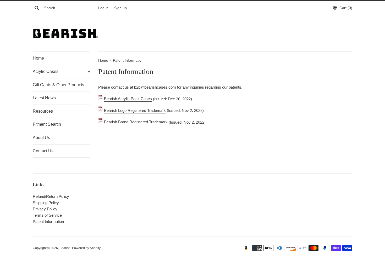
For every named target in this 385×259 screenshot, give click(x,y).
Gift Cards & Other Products (58, 85)
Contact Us (43, 151)
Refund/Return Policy (51, 196)
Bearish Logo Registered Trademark (135, 110)
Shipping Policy (46, 202)
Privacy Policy (45, 209)
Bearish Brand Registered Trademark (136, 122)
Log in (103, 8)
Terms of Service (47, 215)
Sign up (120, 8)
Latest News (44, 98)
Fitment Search (47, 124)
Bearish (64, 248)
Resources (43, 111)
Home (38, 58)
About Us (41, 137)
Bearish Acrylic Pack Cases (128, 98)
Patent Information (48, 221)
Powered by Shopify (86, 248)
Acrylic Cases (61, 71)
